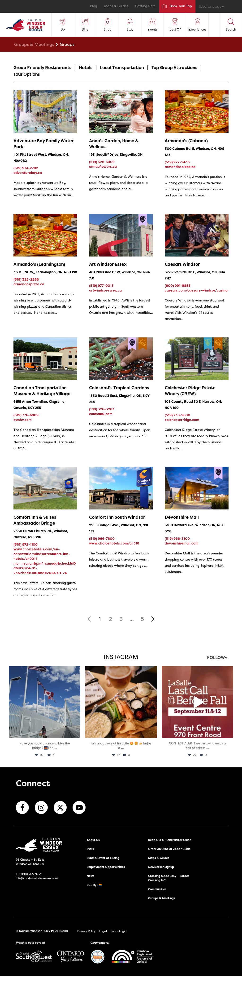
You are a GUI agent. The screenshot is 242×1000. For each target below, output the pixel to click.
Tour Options (26, 74)
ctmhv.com (22, 419)
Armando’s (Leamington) (39, 264)
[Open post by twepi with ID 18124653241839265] (44, 702)
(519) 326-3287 (101, 409)
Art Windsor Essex (108, 264)
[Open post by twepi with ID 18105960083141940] (121, 702)
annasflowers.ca (103, 166)
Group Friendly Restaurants (42, 67)
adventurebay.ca (27, 172)
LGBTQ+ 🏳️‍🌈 (94, 885)
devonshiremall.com (182, 543)
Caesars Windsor (182, 264)
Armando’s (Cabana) (186, 141)
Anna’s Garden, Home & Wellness (113, 144)
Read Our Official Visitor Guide (169, 840)
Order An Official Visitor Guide (169, 849)
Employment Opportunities (106, 867)
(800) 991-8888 (177, 285)
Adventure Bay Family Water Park (43, 144)
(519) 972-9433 (177, 162)
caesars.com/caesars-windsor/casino (196, 290)
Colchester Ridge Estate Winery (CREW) (190, 391)
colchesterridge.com (182, 419)
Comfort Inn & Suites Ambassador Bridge (34, 520)
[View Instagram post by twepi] (75, 732)
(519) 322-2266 (26, 279)
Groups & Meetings (34, 44)
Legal (103, 931)
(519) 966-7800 (102, 538)
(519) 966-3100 (177, 538)
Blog (93, 6)
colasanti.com (100, 414)
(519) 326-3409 (102, 161)
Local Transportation (122, 67)
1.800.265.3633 (31, 874)
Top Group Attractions (174, 67)
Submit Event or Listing (103, 858)
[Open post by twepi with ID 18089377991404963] (197, 702)
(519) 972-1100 (25, 544)
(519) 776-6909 (26, 415)
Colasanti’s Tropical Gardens (119, 388)
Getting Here (145, 6)
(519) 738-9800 (177, 415)
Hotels (85, 67)
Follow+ (217, 658)
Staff (90, 849)
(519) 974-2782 (25, 168)
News (90, 876)
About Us (93, 840)
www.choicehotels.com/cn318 (114, 543)
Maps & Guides (116, 6)
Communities (157, 889)
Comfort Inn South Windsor (117, 517)
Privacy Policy (86, 931)
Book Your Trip (181, 6)
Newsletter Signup (161, 867)
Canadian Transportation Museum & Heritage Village (41, 391)
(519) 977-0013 (101, 285)
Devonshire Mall (182, 517)
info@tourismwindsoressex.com (37, 878)
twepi (44, 671)
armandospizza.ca (180, 166)
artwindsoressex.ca (105, 290)
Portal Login (118, 931)
